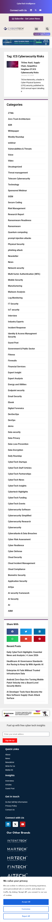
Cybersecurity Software (19, 509)
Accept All (26, 902)
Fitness (11, 354)
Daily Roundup (15, 456)
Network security (16, 268)
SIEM (10, 196)
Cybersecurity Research (19, 521)
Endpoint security (16, 390)
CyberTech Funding (17, 497)
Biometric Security (17, 575)
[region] (26, 899)
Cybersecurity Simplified (19, 515)
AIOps (11, 587)
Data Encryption (15, 450)
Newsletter (13, 256)
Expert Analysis (15, 378)
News (10, 262)
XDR (10, 125)
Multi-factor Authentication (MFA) (24, 274)
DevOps (11, 420)
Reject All (26, 916)
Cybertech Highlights (18, 491)
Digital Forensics (16, 408)
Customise (26, 909)
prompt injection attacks (19, 238)
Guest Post (13, 342)
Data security (14, 432)
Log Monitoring (15, 298)
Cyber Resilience (16, 545)
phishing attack (15, 250)
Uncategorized (15, 166)
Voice (10, 155)
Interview (12, 315)
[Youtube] (40, 10)
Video (10, 160)
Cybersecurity (14, 527)
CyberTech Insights (17, 486)
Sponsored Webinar (17, 190)
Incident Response (17, 327)
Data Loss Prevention (18, 444)
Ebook (11, 402)
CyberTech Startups (17, 462)
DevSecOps (13, 414)
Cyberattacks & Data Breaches (22, 533)
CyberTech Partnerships (19, 474)
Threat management (18, 172)
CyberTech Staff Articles (19, 468)
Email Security (15, 396)
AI (9, 605)
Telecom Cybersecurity (19, 178)
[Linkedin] (31, 10)
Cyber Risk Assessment (19, 539)
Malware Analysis (16, 292)
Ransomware (14, 226)
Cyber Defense (15, 551)
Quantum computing (17, 232)
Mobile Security (15, 280)
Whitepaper (13, 131)
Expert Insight (14, 372)
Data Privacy (14, 438)
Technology (13, 184)
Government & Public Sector (21, 348)
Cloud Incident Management (21, 563)
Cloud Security (15, 557)
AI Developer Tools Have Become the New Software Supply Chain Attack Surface (24, 695)
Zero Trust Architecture (19, 119)
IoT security (13, 309)
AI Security (13, 599)
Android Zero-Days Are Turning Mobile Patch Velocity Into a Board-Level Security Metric (25, 682)
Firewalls (12, 360)
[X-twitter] (35, 10)
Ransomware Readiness (19, 220)
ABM (10, 611)
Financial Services (16, 366)
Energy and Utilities (17, 384)
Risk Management (16, 208)
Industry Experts (16, 321)
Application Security (17, 581)
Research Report (16, 214)
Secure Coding (15, 202)
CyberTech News (16, 480)
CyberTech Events (16, 503)
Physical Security (16, 244)
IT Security (13, 304)
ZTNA (11, 113)
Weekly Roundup (16, 137)
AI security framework (18, 593)
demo (10, 426)
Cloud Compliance (16, 569)
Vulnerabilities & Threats (20, 149)
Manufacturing (15, 286)
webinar (12, 143)
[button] (36, 29)
